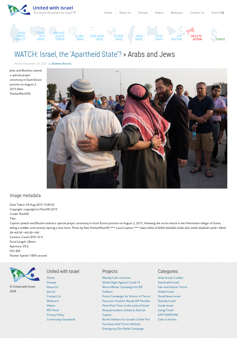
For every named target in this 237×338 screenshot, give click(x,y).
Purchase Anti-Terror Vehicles (121, 324)
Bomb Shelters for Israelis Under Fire (126, 319)
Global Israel (166, 292)
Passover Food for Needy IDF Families (126, 301)
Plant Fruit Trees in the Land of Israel (125, 305)
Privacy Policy (55, 315)
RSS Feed (53, 310)
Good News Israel (169, 296)
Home (108, 13)
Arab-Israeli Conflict (170, 278)
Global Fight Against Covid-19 (121, 282)
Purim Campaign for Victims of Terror (126, 296)
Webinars (177, 13)
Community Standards (61, 319)
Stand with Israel (168, 282)
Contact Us (197, 13)
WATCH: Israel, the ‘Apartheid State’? (68, 54)
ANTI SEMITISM (168, 315)
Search (216, 13)
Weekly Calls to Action (116, 278)
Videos (159, 13)
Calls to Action (167, 319)
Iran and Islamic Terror (172, 287)
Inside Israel (165, 305)
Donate (143, 13)
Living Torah (166, 310)
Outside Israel (167, 301)
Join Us (51, 292)
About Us (125, 13)
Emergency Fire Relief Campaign (123, 329)
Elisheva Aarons (61, 63)
